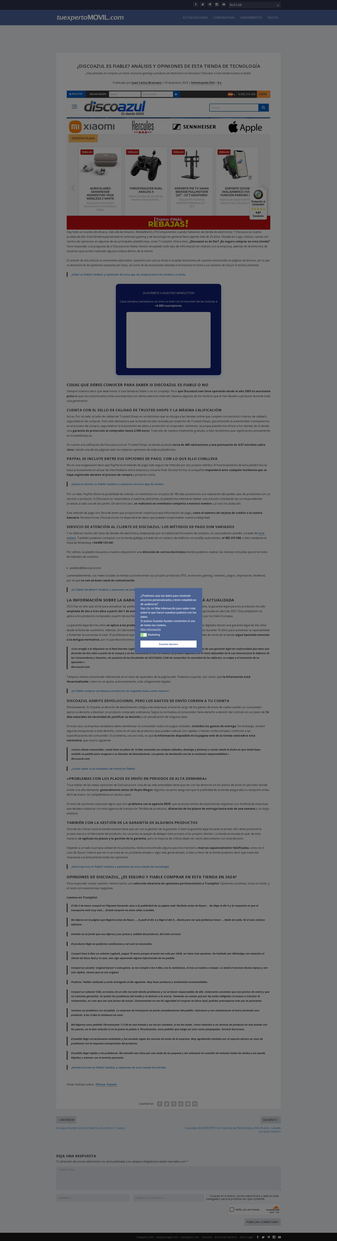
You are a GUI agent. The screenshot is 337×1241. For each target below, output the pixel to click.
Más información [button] (150, 629)
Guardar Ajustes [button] (168, 644)
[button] (143, 635)
